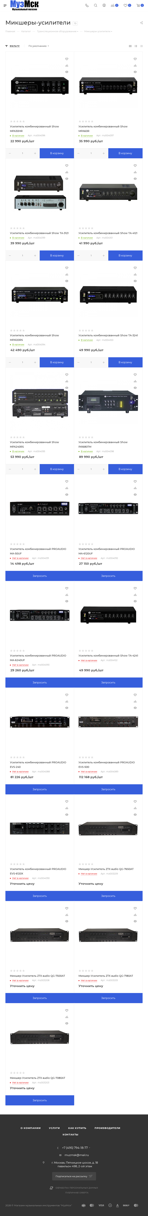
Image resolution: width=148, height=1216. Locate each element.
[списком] (135, 46)
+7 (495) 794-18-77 (75, 1147)
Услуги (54, 1128)
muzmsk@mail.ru (77, 1155)
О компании (31, 1128)
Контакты (70, 1134)
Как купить (77, 1128)
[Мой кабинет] (104, 5)
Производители (107, 1128)
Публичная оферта (76, 1193)
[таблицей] (141, 46)
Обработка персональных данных (77, 1188)
